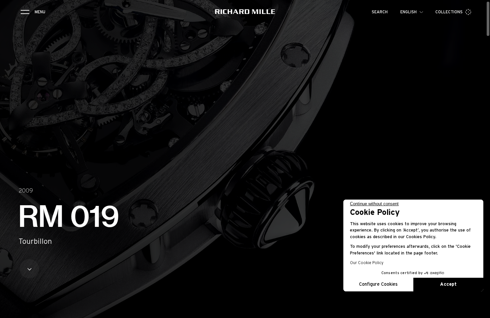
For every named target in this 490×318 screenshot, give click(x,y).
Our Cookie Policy (366, 263)
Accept (448, 284)
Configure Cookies (378, 284)
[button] (480, 311)
